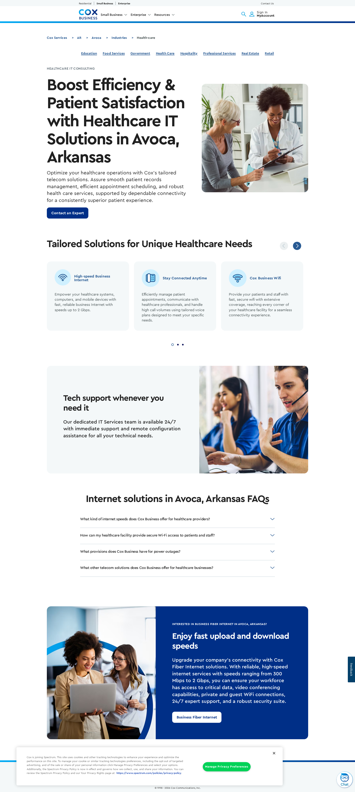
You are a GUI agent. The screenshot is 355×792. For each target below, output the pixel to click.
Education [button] (89, 53)
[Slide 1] (172, 344)
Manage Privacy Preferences (226, 766)
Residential (85, 3)
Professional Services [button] (219, 53)
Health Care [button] (165, 53)
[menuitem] (114, 15)
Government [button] (140, 53)
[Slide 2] (178, 344)
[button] (243, 14)
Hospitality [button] (189, 53)
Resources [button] (162, 14)
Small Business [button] (111, 14)
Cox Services (57, 37)
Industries (119, 37)
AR (79, 37)
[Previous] (284, 246)
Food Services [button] (114, 53)
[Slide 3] (183, 344)
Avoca (96, 37)
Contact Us (267, 3)
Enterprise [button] (138, 14)
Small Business (105, 3)
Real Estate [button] (250, 53)
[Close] (274, 753)
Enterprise (124, 3)
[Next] (297, 246)
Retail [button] (269, 53)
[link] (67, 213)
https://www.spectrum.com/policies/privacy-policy (148, 773)
